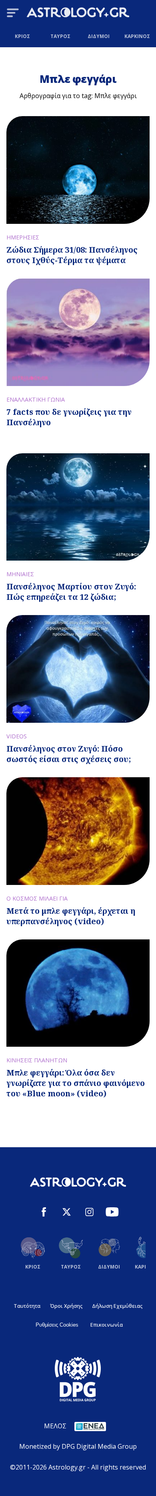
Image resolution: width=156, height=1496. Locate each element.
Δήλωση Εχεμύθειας (117, 1305)
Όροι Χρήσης (66, 1305)
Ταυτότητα (27, 1305)
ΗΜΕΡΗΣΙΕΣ (22, 237)
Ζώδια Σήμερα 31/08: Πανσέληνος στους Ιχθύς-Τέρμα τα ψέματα (72, 254)
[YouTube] (112, 1213)
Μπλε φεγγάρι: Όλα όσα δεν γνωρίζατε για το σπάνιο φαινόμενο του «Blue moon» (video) (75, 1083)
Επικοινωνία (106, 1324)
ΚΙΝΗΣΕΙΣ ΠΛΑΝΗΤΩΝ (36, 1060)
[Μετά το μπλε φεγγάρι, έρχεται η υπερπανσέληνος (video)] (78, 831)
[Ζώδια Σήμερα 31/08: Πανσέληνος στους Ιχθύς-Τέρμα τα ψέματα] (78, 170)
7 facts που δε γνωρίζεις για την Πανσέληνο (69, 417)
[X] (66, 1213)
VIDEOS (16, 736)
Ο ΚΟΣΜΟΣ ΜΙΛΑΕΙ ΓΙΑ (37, 898)
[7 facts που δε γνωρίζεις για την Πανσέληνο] (78, 332)
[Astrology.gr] (78, 13)
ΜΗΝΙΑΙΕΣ (20, 574)
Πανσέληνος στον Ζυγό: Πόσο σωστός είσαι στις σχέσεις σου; (68, 753)
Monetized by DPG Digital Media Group (78, 1446)
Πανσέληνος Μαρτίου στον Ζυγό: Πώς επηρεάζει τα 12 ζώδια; (71, 591)
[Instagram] (89, 1213)
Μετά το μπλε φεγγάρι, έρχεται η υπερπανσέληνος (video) (70, 916)
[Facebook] (43, 1213)
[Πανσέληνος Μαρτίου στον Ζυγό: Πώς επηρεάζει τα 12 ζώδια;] (78, 507)
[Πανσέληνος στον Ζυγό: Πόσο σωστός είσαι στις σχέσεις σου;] (78, 669)
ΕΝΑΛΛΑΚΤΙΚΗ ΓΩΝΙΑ (35, 399)
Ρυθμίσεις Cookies (57, 1325)
